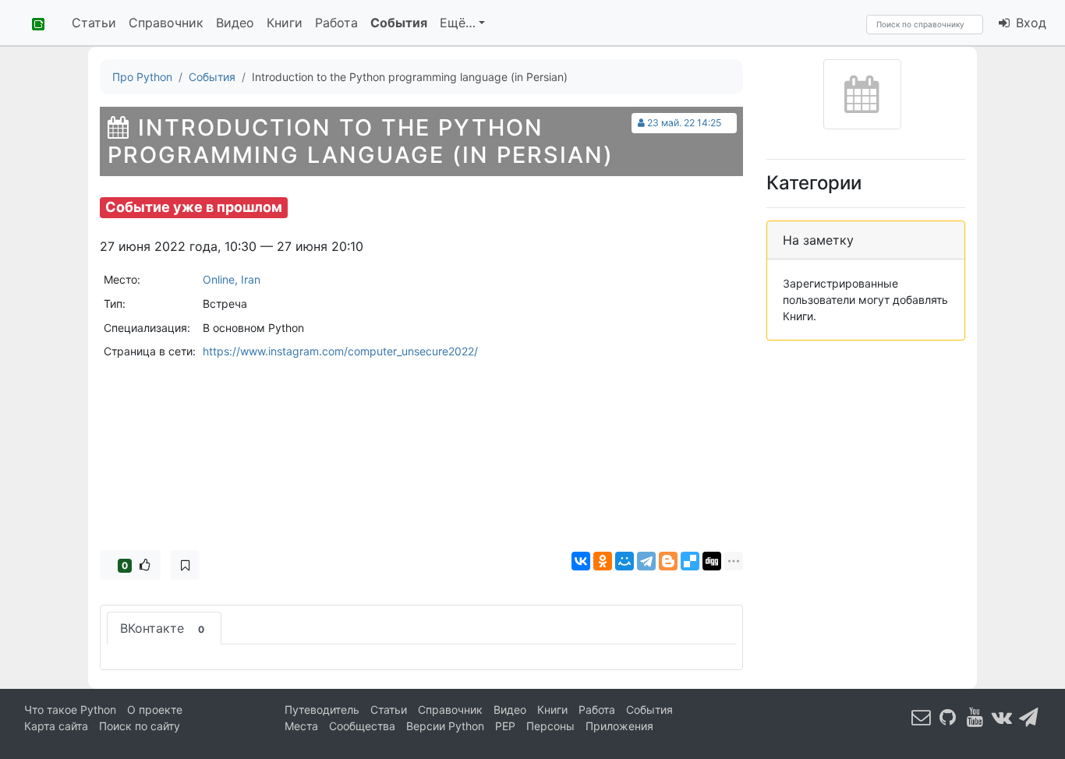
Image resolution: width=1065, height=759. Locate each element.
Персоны (550, 726)
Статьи (94, 22)
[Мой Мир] (624, 561)
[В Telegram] (1029, 716)
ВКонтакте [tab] (162, 628)
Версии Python (445, 726)
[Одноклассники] (602, 561)
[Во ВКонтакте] (1001, 716)
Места (301, 726)
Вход (1029, 22)
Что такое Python (70, 709)
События (398, 22)
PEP (505, 726)
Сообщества (362, 726)
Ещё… (458, 22)
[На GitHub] (948, 716)
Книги (285, 22)
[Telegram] (646, 561)
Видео (235, 22)
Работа (336, 22)
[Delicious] (690, 561)
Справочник (166, 22)
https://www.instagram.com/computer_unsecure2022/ (340, 351)
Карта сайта (56, 726)
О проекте (154, 709)
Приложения (619, 726)
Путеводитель (322, 709)
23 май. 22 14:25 (684, 123)
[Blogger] (668, 561)
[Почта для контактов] (921, 716)
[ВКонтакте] (580, 561)
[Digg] (711, 561)
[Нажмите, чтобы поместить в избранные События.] (185, 565)
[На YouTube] (975, 716)
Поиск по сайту (139, 726)
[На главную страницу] (32, 22)
